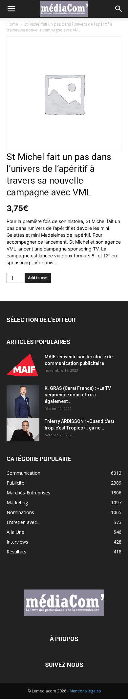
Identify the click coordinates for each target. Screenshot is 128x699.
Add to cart (38, 277)
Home (12, 24)
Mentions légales (85, 691)
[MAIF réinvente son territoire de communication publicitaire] (23, 364)
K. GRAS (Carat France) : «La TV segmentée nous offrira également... (78, 395)
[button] (11, 9)
